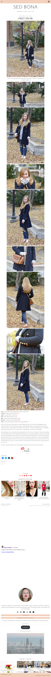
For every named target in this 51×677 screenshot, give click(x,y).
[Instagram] (22, 475)
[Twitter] (20, 475)
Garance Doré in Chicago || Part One (39, 505)
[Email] (31, 475)
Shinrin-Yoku (6, 505)
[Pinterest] (24, 475)
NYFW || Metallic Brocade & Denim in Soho (19, 499)
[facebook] (24, 612)
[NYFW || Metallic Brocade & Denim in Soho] (19, 488)
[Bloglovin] (28, 475)
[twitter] (17, 612)
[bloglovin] (27, 612)
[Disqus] (25, 525)
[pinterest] (30, 612)
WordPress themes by (43, 675)
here (18, 413)
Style (30, 16)
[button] (49, 1)
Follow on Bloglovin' (26, 631)
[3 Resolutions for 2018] (32, 488)
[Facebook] (26, 475)
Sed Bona (25, 7)
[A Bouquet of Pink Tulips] (7, 488)
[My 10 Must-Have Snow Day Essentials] (44, 488)
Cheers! (25, 627)
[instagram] (21, 612)
